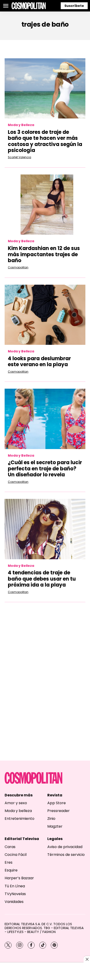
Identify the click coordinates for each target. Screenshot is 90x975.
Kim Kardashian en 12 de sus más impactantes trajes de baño (44, 254)
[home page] (29, 5)
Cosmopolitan (18, 267)
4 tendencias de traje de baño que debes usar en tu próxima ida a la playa (42, 578)
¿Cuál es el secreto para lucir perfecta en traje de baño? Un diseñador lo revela (45, 468)
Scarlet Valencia (19, 157)
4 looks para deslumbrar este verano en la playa (39, 361)
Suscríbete (74, 5)
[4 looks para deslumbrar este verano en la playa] (45, 315)
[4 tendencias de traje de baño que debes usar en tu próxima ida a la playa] (45, 529)
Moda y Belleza (21, 125)
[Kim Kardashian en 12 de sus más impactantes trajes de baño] (45, 204)
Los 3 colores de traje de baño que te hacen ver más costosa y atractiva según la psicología (45, 141)
